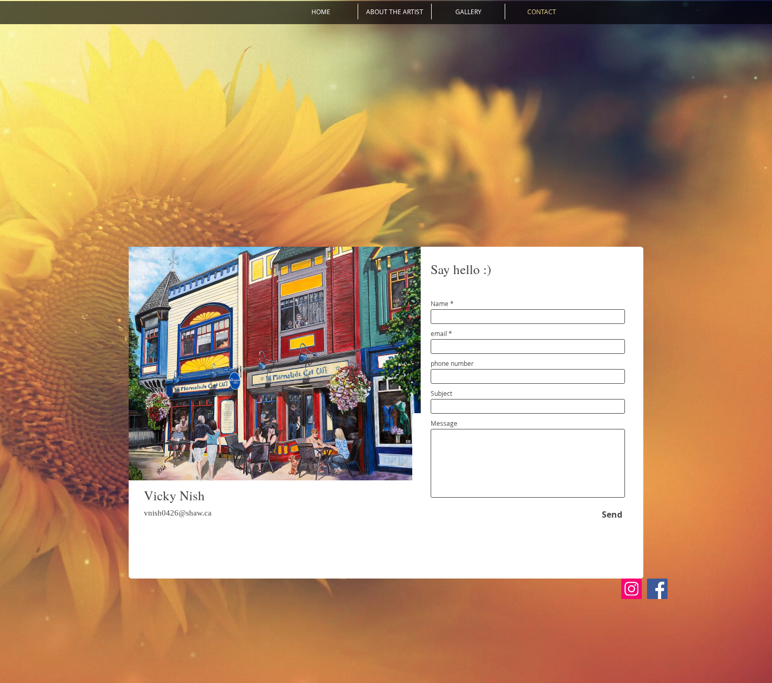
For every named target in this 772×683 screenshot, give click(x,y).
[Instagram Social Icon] (631, 589)
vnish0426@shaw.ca (178, 513)
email (439, 333)
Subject (441, 393)
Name (439, 303)
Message (444, 423)
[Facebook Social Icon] (657, 589)
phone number (452, 363)
